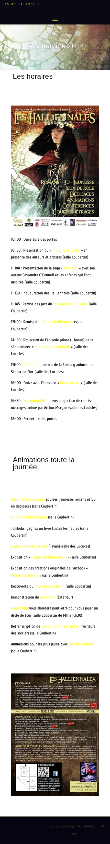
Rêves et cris (70, 383)
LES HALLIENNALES (21, 4)
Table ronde (32, 364)
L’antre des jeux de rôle (29, 546)
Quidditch (48, 597)
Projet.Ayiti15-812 (66, 250)
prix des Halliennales (56, 322)
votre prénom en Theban (60, 626)
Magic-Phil (19, 608)
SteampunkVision (36, 400)
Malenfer (71, 268)
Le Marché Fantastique (29, 517)
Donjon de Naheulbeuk (52, 347)
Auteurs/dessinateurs (28, 499)
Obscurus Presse (81, 644)
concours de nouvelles (70, 304)
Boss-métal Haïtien (49, 586)
